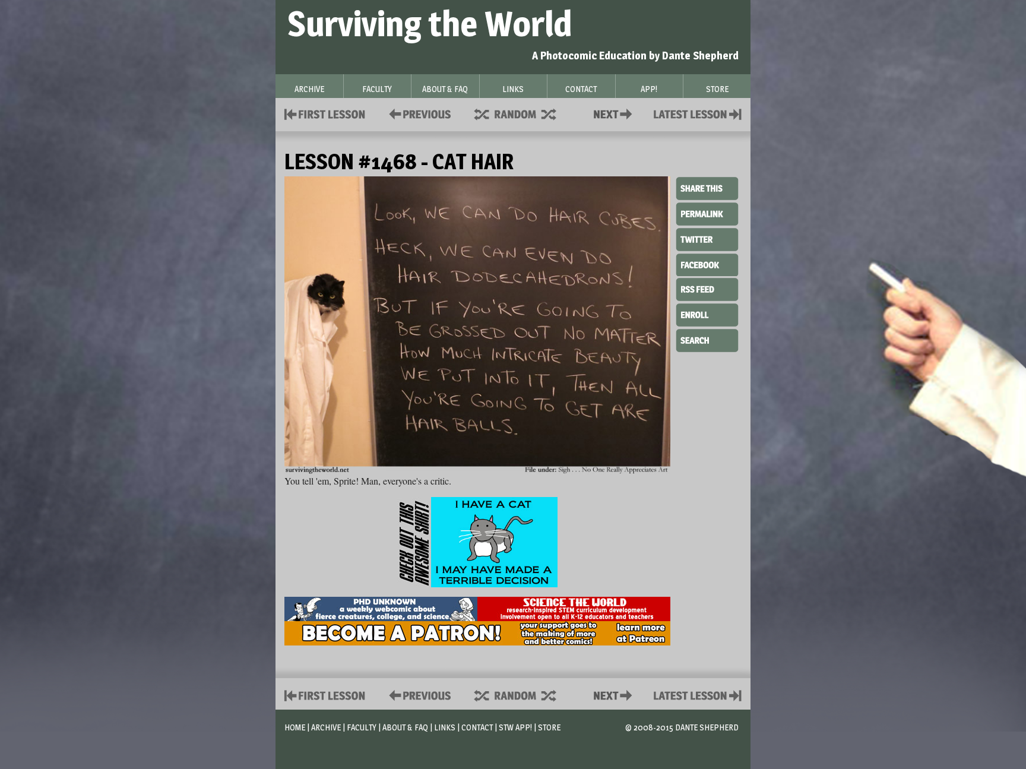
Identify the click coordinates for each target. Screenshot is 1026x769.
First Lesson (325, 113)
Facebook (707, 263)
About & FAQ (405, 727)
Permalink (707, 213)
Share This (707, 188)
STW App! (515, 727)
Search (707, 339)
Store (549, 727)
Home (294, 727)
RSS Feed (707, 288)
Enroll (707, 313)
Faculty (361, 727)
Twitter (707, 238)
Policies (418, 113)
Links (444, 727)
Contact (615, 113)
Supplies (523, 113)
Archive (326, 727)
